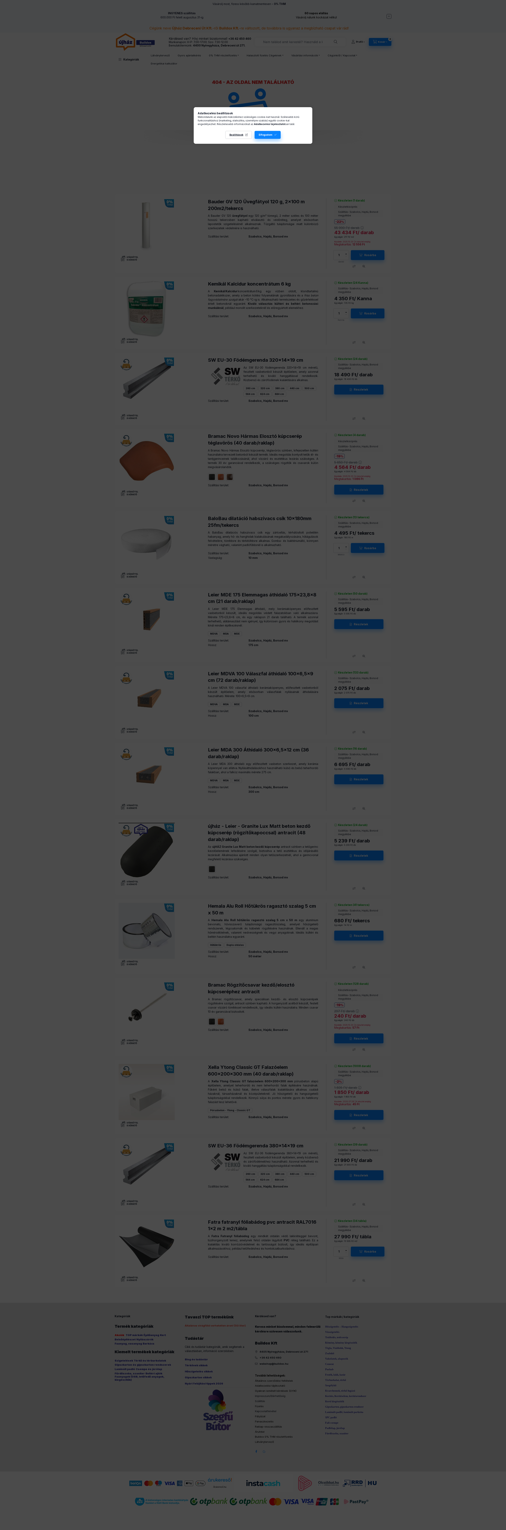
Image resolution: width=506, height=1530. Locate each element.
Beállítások (236, 134)
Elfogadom (265, 134)
